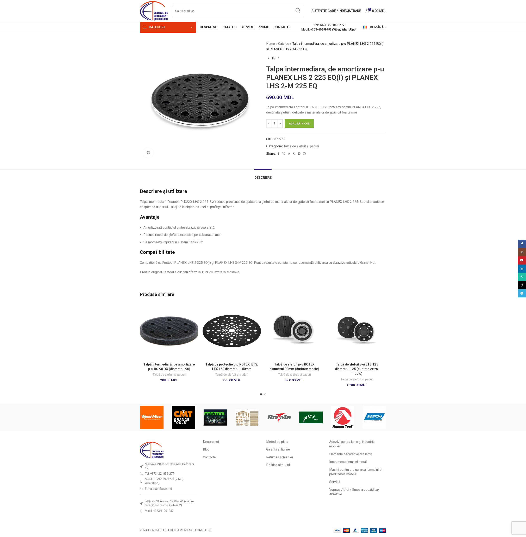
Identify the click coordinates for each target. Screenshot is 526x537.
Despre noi (211, 442)
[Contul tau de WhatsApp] (293, 154)
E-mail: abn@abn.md (158, 488)
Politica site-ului (278, 465)
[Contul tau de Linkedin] (288, 154)
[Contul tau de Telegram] (299, 154)
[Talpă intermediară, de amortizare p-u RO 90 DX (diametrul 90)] (169, 331)
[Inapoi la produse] (273, 58)
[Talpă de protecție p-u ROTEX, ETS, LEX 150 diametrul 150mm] (232, 331)
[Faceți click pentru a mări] (148, 153)
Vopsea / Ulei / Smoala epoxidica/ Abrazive (354, 492)
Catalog (283, 44)
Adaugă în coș (299, 123)
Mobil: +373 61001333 (159, 510)
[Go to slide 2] (265, 394)
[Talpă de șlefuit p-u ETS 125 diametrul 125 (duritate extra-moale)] (357, 331)
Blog (206, 449)
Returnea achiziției (279, 457)
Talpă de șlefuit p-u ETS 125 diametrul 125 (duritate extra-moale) (357, 369)
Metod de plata (277, 442)
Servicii (334, 482)
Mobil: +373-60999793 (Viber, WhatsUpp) (329, 29)
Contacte (209, 457)
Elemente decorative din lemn (350, 454)
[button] (144, 417)
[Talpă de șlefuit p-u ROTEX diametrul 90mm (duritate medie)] (294, 331)
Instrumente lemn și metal (348, 462)
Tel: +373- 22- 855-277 (329, 25)
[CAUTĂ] (298, 11)
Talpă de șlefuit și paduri (301, 146)
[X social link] (283, 154)
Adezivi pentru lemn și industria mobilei (352, 444)
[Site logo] (154, 11)
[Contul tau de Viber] (304, 154)
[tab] (263, 175)
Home (270, 44)
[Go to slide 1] (261, 394)
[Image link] (151, 450)
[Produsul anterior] (268, 58)
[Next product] (278, 58)
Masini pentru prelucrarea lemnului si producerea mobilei (355, 472)
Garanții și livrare (278, 449)
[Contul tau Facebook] (278, 154)
